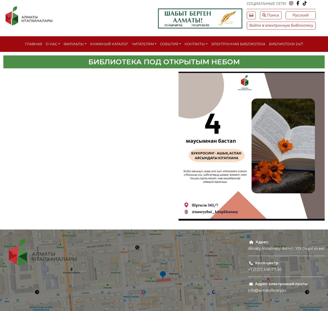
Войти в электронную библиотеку (281, 25)
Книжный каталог (109, 44)
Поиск (273, 15)
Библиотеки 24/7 (286, 44)
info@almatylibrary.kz (267, 290)
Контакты (195, 44)
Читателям (143, 44)
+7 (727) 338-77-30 (265, 269)
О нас (51, 44)
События (169, 44)
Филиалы (74, 44)
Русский (301, 15)
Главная (33, 44)
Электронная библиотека (238, 44)
